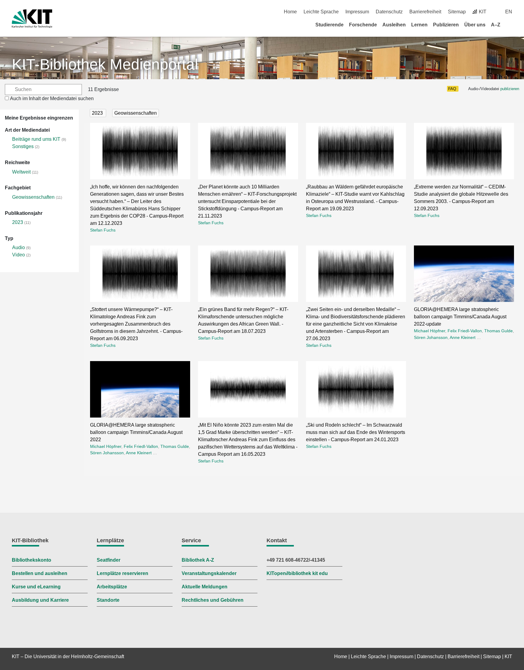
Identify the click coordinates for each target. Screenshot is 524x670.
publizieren (509, 88)
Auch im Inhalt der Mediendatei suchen (52, 98)
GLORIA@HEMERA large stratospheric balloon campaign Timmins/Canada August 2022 (136, 432)
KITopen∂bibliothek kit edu (297, 573)
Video (18, 254)
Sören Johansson (431, 337)
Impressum (357, 11)
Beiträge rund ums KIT (36, 139)
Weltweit (21, 171)
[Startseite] (510, 25)
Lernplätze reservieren (122, 573)
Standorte (108, 600)
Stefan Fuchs (103, 230)
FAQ (452, 88)
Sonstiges (23, 146)
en (508, 11)
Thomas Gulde (498, 330)
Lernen (419, 24)
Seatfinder (108, 560)
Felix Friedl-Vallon (465, 330)
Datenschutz (389, 11)
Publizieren (446, 24)
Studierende (329, 24)
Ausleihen (394, 24)
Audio (18, 247)
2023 (17, 222)
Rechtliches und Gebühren (213, 600)
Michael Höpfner (429, 330)
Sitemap (457, 11)
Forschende (363, 24)
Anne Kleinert (462, 337)
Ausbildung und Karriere (40, 600)
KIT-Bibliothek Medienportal (105, 64)
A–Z (495, 24)
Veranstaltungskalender (209, 573)
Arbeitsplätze (112, 586)
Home (290, 11)
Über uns (474, 24)
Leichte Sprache (321, 11)
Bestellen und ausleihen (39, 573)
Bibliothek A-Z (198, 560)
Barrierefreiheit (425, 11)
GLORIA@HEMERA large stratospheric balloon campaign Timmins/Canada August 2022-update (460, 317)
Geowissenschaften (33, 197)
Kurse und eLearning (36, 586)
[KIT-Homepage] (32, 18)
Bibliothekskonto (31, 560)
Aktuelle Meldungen (204, 586)
